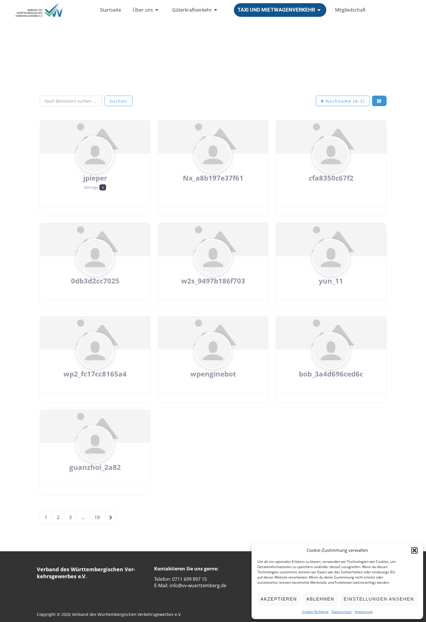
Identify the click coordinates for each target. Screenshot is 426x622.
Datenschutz (342, 611)
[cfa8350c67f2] (330, 166)
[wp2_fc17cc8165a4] (95, 362)
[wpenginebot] (213, 362)
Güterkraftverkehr (192, 10)
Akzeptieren (279, 598)
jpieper (95, 178)
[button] (414, 550)
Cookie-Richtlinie (315, 611)
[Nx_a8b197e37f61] (213, 166)
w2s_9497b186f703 (213, 280)
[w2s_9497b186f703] (213, 268)
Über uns (143, 10)
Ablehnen (320, 598)
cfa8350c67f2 (331, 178)
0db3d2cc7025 (95, 280)
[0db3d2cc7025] (95, 268)
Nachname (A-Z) (344, 101)
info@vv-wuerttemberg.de (198, 585)
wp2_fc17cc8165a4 (95, 374)
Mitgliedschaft (350, 10)
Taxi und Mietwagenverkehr (276, 10)
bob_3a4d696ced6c (331, 374)
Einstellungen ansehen (379, 598)
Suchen (119, 101)
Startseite (110, 10)
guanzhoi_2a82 (95, 467)
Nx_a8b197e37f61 (213, 178)
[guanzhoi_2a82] (95, 455)
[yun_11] (330, 268)
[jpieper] (95, 166)
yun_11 (331, 280)
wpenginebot (213, 374)
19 (97, 517)
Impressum (364, 611)
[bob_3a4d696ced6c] (330, 362)
